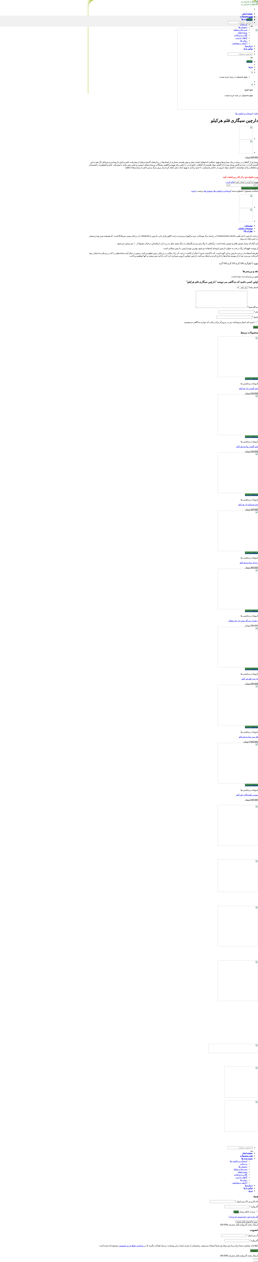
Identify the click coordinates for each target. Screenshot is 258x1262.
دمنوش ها (243, 27)
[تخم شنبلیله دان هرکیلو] (238, 492)
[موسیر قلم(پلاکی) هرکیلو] (238, 782)
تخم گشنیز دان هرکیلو (248, 388)
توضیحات (248, 225)
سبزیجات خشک (240, 1169)
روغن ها (243, 1180)
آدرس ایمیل (252, 1235)
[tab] (171, 225)
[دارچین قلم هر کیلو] (238, 666)
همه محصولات (246, 16)
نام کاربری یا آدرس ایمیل (246, 1201)
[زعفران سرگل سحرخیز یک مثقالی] (238, 608)
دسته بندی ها (247, 1158)
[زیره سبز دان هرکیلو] (246, 152)
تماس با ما (173, 1040)
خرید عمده (173, 1034)
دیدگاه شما (252, 307)
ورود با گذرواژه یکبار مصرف (246, 1222)
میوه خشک (242, 1172)
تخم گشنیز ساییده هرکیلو (247, 446)
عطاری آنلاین (173, 1028)
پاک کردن (229, 182)
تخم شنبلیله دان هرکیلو (248, 504)
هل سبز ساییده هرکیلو (248, 736)
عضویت (254, 1251)
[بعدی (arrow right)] (254, 1261)
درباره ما (173, 1022)
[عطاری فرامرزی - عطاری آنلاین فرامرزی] (249, 2)
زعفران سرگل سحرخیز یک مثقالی (243, 620)
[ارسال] (251, 26)
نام (256, 312)
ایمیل (255, 317)
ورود (236, 1212)
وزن (256, 182)
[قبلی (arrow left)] (257, 1261)
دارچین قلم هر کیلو (250, 678)
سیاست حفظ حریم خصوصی (130, 1245)
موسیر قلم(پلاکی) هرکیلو (247, 794)
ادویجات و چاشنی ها (244, 113)
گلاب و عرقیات (240, 1174)
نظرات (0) (248, 231)
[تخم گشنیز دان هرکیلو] (238, 376)
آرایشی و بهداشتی (239, 1182)
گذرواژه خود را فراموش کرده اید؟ (243, 1216)
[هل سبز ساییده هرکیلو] (238, 724)
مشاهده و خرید (251, 378)
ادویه (193, 191)
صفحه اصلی (247, 13)
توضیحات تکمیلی (245, 228)
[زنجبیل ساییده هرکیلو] (238, 550)
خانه (256, 113)
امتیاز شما (253, 287)
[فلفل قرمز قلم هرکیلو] (246, 138)
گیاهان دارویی (241, 1177)
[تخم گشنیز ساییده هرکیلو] (238, 434)
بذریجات (243, 24)
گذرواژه (254, 1206)
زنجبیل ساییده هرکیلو (249, 562)
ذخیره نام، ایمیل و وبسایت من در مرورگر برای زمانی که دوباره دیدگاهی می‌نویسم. (219, 322)
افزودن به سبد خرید (249, 188)
